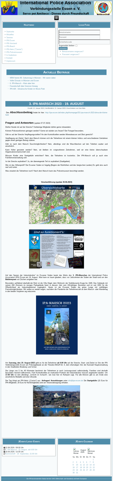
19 (84, 467)
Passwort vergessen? (70, 54)
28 (91, 470)
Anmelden (63, 48)
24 (77, 470)
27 (87, 470)
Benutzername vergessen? (73, 51)
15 (94, 465)
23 (74, 470)
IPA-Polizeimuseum (14, 52)
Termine (9, 38)
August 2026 (83, 451)
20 (87, 467)
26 (84, 470)
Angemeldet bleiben (66, 46)
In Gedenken (11, 55)
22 (94, 467)
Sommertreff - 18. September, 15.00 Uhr (21, 454)
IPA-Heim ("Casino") (14, 49)
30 (74, 473)
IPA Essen (10, 40)
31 (77, 473)
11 (81, 465)
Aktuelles (10, 35)
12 (84, 465)
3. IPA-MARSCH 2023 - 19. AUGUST (56, 104)
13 (87, 465)
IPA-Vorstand (11, 43)
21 (91, 467)
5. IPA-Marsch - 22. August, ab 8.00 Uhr (21, 450)
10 (77, 465)
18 (81, 467)
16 (74, 467)
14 (91, 465)
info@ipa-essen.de (75, 381)
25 (81, 470)
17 (77, 467)
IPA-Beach (10, 46)
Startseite (10, 32)
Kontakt (9, 58)
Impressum (10, 61)
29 (94, 470)
